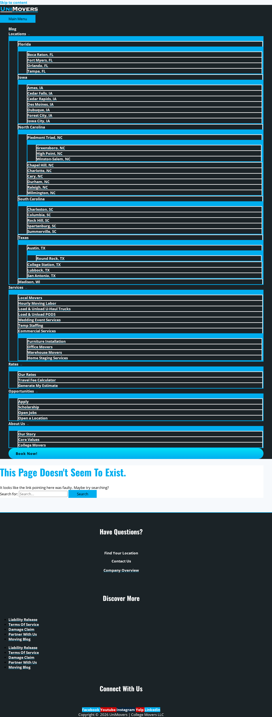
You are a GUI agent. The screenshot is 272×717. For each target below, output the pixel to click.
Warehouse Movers (44, 352)
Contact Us (121, 561)
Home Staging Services (47, 357)
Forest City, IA (39, 115)
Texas (23, 237)
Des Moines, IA (40, 104)
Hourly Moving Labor (37, 303)
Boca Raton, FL (40, 54)
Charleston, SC (40, 209)
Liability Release (22, 619)
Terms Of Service (23, 624)
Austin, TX (36, 248)
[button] (136, 453)
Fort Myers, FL (40, 60)
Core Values (28, 439)
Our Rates (27, 374)
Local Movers (30, 297)
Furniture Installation (46, 341)
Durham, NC (38, 181)
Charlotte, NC (39, 170)
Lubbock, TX (38, 270)
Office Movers (39, 346)
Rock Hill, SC (38, 220)
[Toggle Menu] (136, 38)
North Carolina (31, 127)
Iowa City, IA (38, 120)
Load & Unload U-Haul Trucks (44, 308)
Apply (23, 401)
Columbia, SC (39, 214)
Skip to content (13, 2)
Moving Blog (19, 639)
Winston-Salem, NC (53, 158)
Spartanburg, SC (41, 225)
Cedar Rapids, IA (42, 98)
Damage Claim (21, 629)
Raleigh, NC (37, 187)
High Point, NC (49, 153)
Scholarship (28, 407)
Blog (12, 28)
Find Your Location (121, 553)
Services (15, 287)
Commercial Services (37, 330)
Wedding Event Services (39, 319)
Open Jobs (27, 412)
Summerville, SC (41, 231)
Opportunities (21, 391)
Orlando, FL (37, 65)
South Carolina (31, 198)
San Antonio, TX (41, 275)
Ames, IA (35, 87)
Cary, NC (35, 176)
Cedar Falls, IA (39, 93)
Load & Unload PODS (36, 314)
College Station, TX (44, 264)
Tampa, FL (36, 71)
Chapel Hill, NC (40, 165)
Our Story (27, 434)
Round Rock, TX (50, 258)
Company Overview (121, 570)
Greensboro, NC (51, 147)
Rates (13, 364)
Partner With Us (22, 634)
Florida (24, 44)
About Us (16, 423)
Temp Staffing (30, 325)
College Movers (32, 445)
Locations (17, 33)
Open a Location (33, 418)
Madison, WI (29, 281)
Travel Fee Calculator (37, 380)
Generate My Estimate (38, 385)
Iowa (22, 77)
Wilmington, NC (41, 192)
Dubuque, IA (38, 109)
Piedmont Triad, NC (44, 137)
